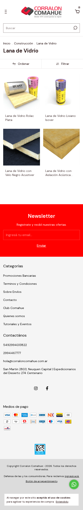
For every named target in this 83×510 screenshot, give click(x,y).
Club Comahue (13, 308)
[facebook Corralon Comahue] (47, 388)
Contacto (10, 300)
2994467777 (12, 353)
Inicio (6, 43)
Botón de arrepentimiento (41, 481)
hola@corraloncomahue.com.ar (25, 361)
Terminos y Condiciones (20, 284)
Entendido (62, 501)
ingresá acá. (72, 476)
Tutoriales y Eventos (17, 324)
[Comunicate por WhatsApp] (74, 484)
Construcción (23, 43)
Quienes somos (14, 316)
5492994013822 (15, 345)
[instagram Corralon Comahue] (36, 388)
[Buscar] (75, 28)
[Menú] (6, 11)
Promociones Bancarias (19, 276)
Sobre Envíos (12, 292)
